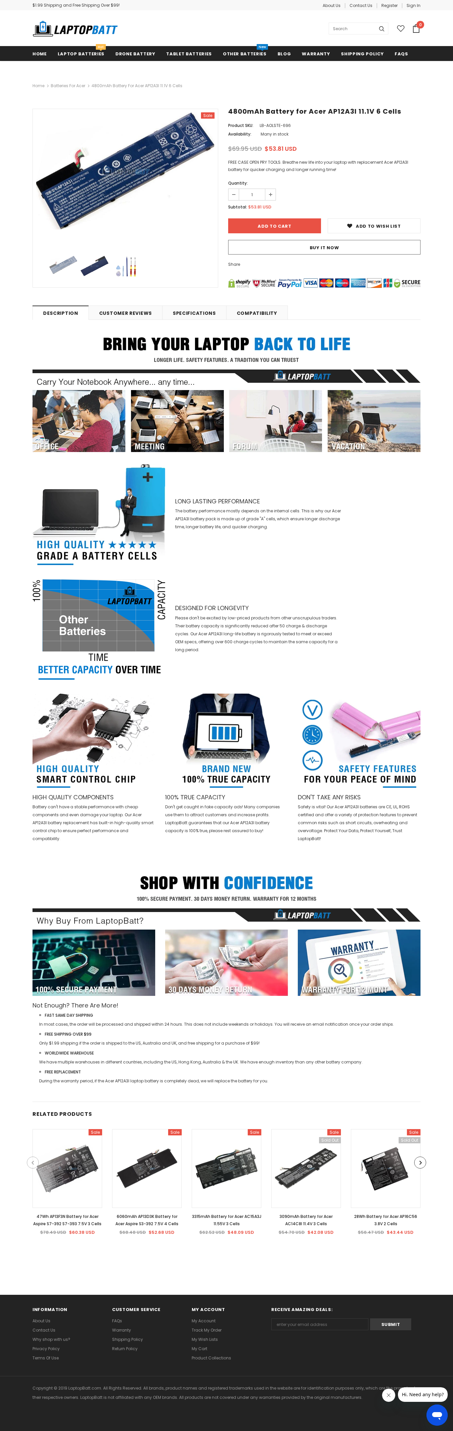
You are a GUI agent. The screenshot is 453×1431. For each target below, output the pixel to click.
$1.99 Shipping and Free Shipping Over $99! (76, 5)
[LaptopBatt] (75, 28)
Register (389, 5)
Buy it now (324, 248)
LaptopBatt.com (84, 1388)
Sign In (414, 5)
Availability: (239, 134)
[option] (125, 171)
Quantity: (238, 183)
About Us (332, 5)
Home (38, 85)
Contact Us (361, 5)
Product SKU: (240, 125)
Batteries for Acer (68, 85)
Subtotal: (237, 207)
